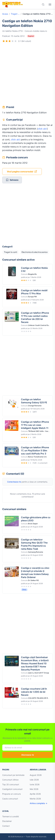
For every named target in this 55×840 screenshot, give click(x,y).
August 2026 (36, 775)
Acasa (5, 14)
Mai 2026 (34, 789)
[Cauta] (43, 4)
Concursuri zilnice (10, 779)
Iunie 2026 (34, 784)
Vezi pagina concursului (20, 171)
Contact (6, 826)
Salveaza (14, 180)
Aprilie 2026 (35, 794)
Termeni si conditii (10, 816)
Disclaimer (7, 821)
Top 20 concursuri (10, 784)
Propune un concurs (11, 794)
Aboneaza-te (27, 755)
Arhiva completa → (38, 803)
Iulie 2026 (34, 779)
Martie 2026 (35, 798)
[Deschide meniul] (50, 4)
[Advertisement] (27, 74)
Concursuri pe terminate (13, 775)
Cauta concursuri (10, 798)
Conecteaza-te (14, 482)
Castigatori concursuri (12, 789)
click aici (42, 128)
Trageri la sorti (15, 14)
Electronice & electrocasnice (35, 252)
